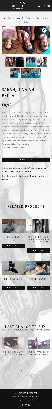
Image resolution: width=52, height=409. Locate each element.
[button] (44, 30)
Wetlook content (19, 9)
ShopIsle (19, 401)
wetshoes (6, 179)
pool (29, 176)
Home (5, 18)
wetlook (28, 171)
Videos (11, 18)
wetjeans (19, 171)
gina (24, 176)
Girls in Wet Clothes (19, 5)
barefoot (11, 176)
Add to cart (27, 160)
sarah (34, 176)
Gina (20, 168)
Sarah (25, 168)
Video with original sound (25, 18)
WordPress (32, 401)
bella (15, 168)
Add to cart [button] (14, 246)
